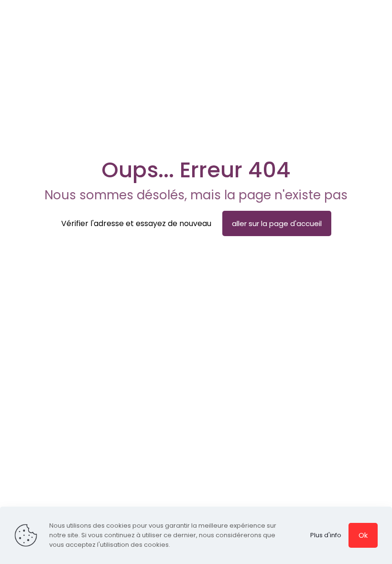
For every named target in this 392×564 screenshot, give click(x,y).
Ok (363, 535)
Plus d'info (325, 535)
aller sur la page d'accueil (277, 223)
